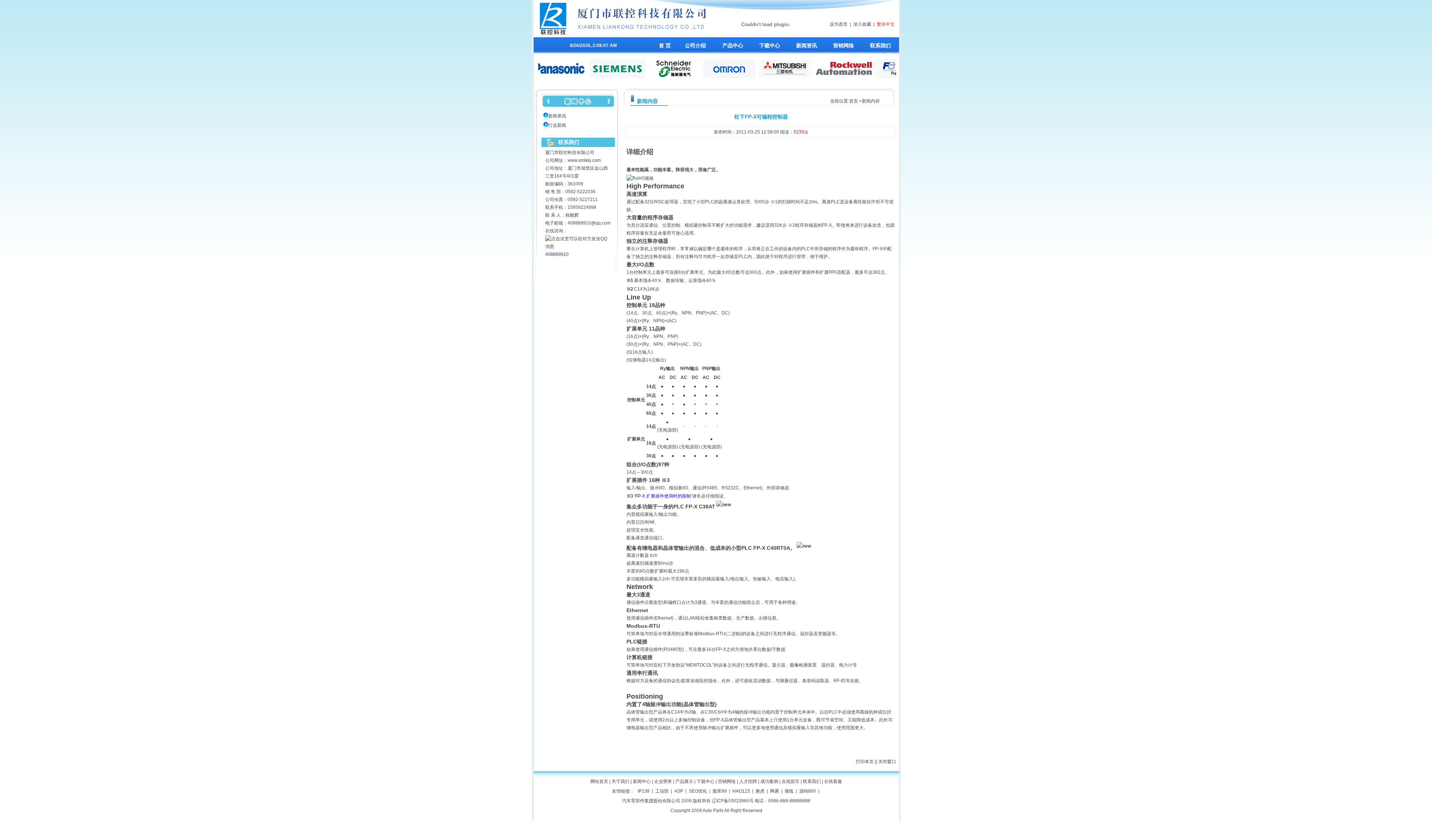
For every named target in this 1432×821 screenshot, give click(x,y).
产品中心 (732, 45)
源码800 (807, 791)
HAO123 (741, 791)
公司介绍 (695, 45)
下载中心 (769, 45)
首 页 (665, 45)
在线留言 (791, 781)
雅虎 (760, 791)
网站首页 (599, 781)
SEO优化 (698, 791)
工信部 (662, 791)
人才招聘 (748, 781)
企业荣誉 (663, 781)
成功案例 (769, 781)
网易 (774, 791)
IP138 (644, 791)
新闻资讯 (806, 45)
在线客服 (833, 781)
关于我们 (620, 781)
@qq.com (600, 223)
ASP (678, 791)
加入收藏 (862, 24)
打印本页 (865, 761)
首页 (853, 101)
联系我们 (880, 45)
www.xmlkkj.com (584, 160)
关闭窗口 (887, 761)
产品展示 (684, 781)
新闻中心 (642, 781)
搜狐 (789, 791)
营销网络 (843, 45)
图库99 (720, 791)
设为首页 (839, 24)
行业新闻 (557, 125)
